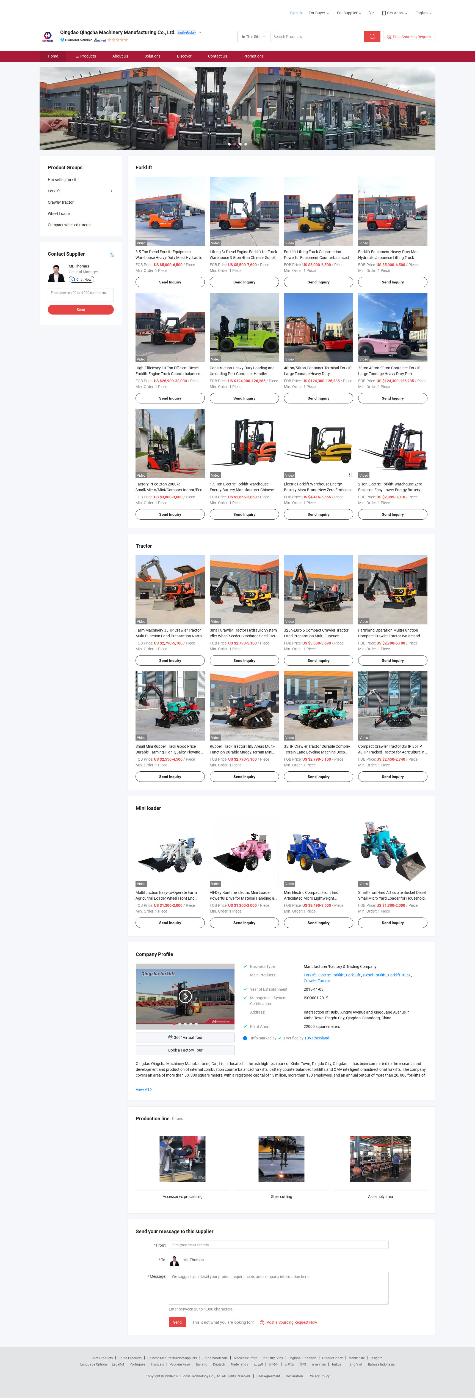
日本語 (289, 1364)
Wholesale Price (245, 1358)
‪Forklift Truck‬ (399, 974)
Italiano (201, 1364)
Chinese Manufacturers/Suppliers (172, 1358)
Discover (184, 56)
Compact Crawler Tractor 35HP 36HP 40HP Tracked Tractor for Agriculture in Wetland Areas (391, 752)
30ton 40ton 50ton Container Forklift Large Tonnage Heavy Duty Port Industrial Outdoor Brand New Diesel (389, 373)
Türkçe (336, 1364)
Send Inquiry (170, 282)
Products (88, 56)
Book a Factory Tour (185, 1050)
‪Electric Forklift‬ (331, 974)
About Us (120, 56)
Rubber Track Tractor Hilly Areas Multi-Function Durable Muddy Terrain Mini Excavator (242, 752)
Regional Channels (302, 1358)
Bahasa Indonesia (381, 1364)
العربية (258, 1364)
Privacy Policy (319, 1376)
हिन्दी (303, 1364)
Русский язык (180, 1364)
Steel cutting (281, 1196)
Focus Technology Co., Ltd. (201, 1376)
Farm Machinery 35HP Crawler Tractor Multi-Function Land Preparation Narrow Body (170, 635)
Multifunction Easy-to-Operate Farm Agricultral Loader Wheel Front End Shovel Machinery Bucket (166, 898)
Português (137, 1364)
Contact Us (217, 56)
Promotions (254, 56)
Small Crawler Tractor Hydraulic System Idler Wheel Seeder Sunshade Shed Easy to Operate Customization (243, 635)
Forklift (54, 190)
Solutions (153, 56)
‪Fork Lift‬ (353, 974)
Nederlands (239, 1364)
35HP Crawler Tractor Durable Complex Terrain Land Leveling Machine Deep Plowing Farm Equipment (317, 752)
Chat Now (83, 279)
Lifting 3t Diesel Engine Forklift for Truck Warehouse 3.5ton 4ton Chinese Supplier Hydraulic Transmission (244, 257)
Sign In (296, 12)
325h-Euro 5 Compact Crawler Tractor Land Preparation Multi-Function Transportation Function (316, 635)
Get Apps (395, 12)
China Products (130, 1358)
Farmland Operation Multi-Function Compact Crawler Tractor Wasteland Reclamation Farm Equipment (389, 635)
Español (118, 1364)
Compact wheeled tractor (69, 224)
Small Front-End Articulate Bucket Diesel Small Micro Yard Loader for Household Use (392, 898)
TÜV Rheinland (316, 1038)
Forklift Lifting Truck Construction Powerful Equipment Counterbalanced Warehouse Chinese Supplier (316, 257)
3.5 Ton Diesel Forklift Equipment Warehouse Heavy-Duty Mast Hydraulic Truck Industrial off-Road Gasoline (169, 257)
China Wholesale (215, 1358)
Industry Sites (273, 1358)
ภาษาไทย (319, 1364)
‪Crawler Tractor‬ (317, 980)
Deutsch (219, 1364)
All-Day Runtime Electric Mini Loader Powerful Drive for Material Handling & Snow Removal (242, 898)
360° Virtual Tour (188, 1037)
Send (177, 1322)
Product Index (332, 1358)
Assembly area (380, 1196)
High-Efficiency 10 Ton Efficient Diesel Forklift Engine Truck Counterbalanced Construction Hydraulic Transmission (168, 373)
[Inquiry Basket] (372, 12)
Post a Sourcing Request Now (288, 1322)
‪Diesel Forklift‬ (374, 974)
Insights (376, 1358)
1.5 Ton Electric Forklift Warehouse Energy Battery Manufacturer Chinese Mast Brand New (242, 489)
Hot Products (103, 1358)
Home (53, 56)
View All (142, 1089)
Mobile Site (357, 1358)
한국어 (273, 1364)
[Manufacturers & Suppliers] (75, 10)
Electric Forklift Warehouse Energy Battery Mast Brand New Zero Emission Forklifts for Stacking (317, 489)
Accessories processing (183, 1196)
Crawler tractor (61, 202)
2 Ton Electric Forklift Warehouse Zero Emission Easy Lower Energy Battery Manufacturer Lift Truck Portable (390, 489)
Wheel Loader (59, 213)
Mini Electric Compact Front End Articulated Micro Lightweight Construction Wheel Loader (311, 898)
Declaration (294, 1376)
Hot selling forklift (63, 179)
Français (157, 1364)
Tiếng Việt (354, 1364)
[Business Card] (111, 254)
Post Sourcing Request (412, 36)
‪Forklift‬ (310, 974)
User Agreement (268, 1376)
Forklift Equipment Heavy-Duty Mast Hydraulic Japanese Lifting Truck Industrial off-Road (389, 257)
